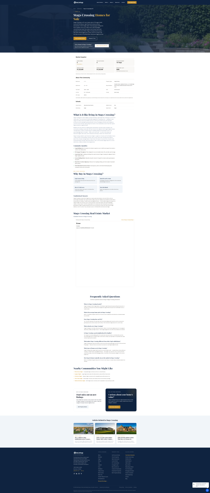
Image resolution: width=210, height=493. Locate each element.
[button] (85, 62)
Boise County (101, 472)
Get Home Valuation (114, 407)
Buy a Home (127, 465)
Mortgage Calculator (129, 470)
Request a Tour (92, 38)
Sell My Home (128, 459)
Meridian (100, 457)
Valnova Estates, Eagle (80, 380)
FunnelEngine (106, 487)
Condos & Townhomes (116, 468)
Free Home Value (131, 2)
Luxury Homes (115, 461)
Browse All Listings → (103, 481)
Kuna (99, 466)
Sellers (106, 2)
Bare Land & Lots (115, 466)
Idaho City (100, 474)
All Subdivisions (101, 478)
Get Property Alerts (82, 406)
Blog (126, 478)
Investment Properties (116, 470)
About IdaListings (129, 474)
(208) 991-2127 (76, 470)
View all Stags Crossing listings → (127, 219)
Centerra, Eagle (78, 376)
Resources (117, 2)
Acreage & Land (115, 465)
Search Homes (100, 2)
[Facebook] (74, 473)
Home (75, 8)
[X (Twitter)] (81, 473)
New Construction (115, 459)
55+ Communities (115, 463)
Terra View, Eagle (78, 378)
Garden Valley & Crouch (103, 476)
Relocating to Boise (129, 466)
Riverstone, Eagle (79, 371)
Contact (123, 2)
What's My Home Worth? (101, 45)
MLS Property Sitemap (116, 472)
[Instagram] (79, 473)
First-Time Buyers (129, 468)
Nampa (99, 461)
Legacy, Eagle (78, 374)
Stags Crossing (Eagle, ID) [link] (88, 8)
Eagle (99, 459)
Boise (99, 455)
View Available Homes (80, 38)
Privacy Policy (121, 487)
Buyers (111, 2)
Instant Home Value (129, 457)
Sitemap (134, 487)
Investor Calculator (129, 472)
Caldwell (100, 465)
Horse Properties (115, 457)
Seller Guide (127, 463)
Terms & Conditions (128, 487)
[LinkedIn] (76, 473)
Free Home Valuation (130, 455)
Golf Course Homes (116, 455)
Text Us (82, 470)
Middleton (100, 468)
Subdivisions (79, 8)
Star (99, 463)
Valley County (101, 470)
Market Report (128, 461)
